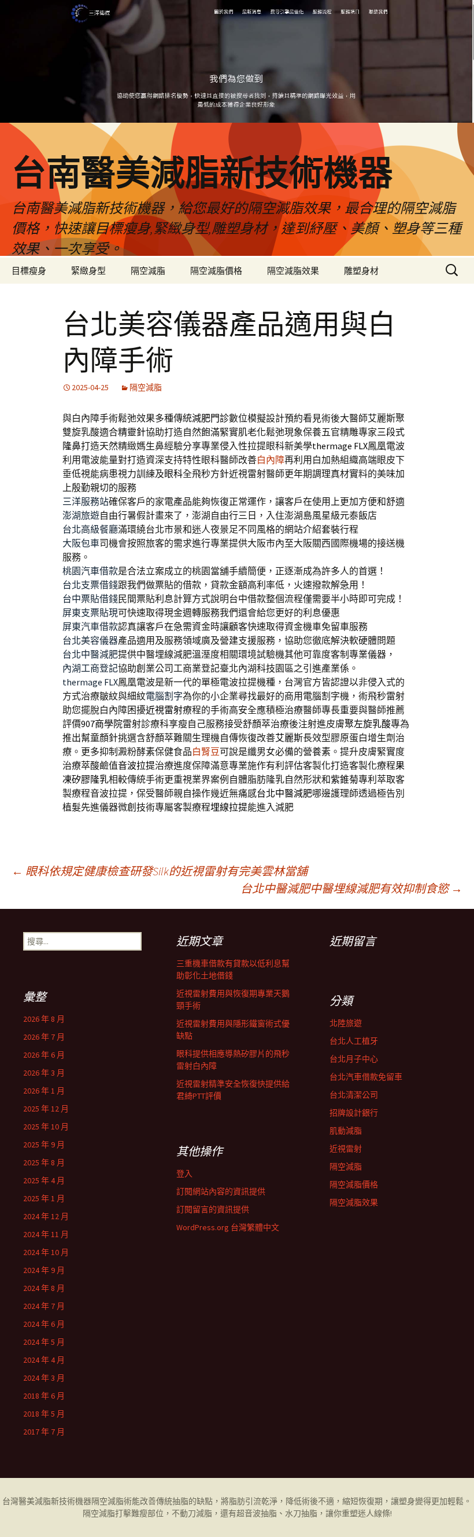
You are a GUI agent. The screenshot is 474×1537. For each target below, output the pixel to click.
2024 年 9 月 (44, 1270)
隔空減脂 (148, 270)
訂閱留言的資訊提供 (212, 1209)
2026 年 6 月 (44, 1055)
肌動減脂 (345, 1130)
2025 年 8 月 (44, 1162)
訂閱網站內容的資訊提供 (220, 1191)
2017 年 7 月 (44, 1431)
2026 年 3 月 (44, 1073)
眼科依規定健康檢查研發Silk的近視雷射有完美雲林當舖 (160, 871)
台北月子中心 (353, 1059)
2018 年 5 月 (44, 1413)
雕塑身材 (361, 270)
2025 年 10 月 (46, 1126)
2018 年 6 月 (44, 1396)
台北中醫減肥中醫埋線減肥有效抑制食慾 (351, 888)
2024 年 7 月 (44, 1306)
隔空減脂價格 (216, 270)
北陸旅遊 (345, 1023)
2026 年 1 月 (44, 1090)
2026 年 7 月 (44, 1037)
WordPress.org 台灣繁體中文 (227, 1227)
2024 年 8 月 (44, 1288)
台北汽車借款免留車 (365, 1077)
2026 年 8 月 (44, 1019)
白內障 (270, 459)
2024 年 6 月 (44, 1324)
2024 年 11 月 (46, 1234)
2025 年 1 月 (44, 1198)
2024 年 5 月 (44, 1342)
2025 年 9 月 (44, 1144)
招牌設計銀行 (353, 1112)
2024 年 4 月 (44, 1360)
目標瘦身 (29, 270)
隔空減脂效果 (293, 270)
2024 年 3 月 (44, 1378)
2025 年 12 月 (46, 1108)
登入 (184, 1173)
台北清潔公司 (353, 1095)
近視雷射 (345, 1148)
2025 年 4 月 (44, 1180)
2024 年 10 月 (46, 1252)
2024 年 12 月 (46, 1216)
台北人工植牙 (353, 1041)
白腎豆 (206, 751)
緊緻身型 (88, 270)
